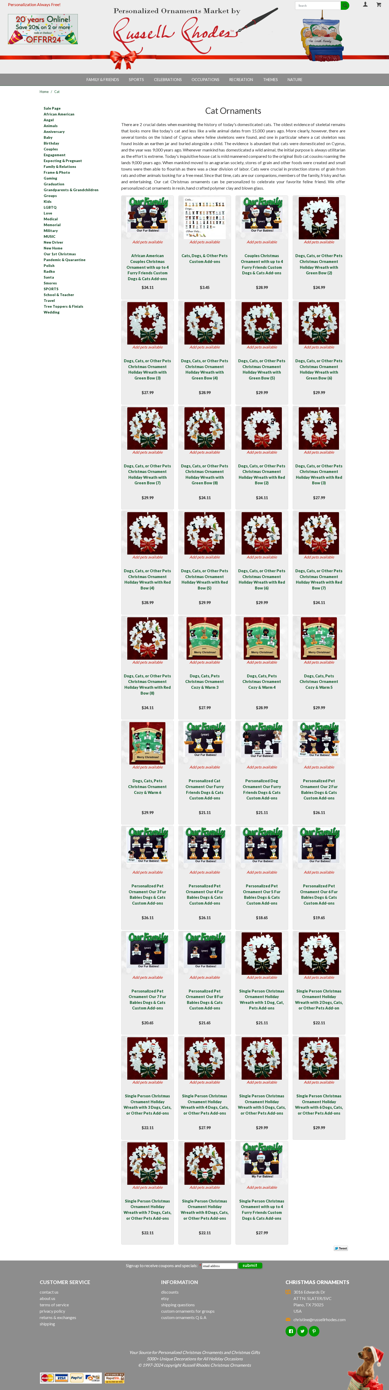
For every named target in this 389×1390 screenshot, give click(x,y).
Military (51, 231)
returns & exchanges (58, 1317)
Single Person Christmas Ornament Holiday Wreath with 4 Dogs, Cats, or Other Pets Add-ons (204, 1104)
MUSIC (49, 236)
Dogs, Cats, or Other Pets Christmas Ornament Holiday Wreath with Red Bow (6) (261, 579)
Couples (51, 149)
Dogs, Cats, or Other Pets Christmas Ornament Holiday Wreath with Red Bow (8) (147, 684)
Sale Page (52, 108)
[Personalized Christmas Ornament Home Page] (194, 31)
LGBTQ (50, 207)
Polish (49, 265)
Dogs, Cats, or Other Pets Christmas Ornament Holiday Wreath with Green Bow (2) (318, 264)
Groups (50, 196)
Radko (49, 271)
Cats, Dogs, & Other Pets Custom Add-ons (205, 258)
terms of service (54, 1304)
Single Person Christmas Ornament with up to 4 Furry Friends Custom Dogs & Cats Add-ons (261, 1210)
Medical (51, 219)
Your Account (365, 4)
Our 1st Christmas (60, 254)
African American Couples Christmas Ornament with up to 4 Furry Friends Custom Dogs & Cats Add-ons (147, 267)
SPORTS (51, 289)
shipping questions (178, 1304)
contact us (49, 1291)
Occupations (205, 79)
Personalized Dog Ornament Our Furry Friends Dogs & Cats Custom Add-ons (262, 789)
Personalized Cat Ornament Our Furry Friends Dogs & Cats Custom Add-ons (205, 789)
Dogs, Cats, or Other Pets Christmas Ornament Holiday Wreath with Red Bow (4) (147, 579)
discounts (170, 1291)
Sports (136, 79)
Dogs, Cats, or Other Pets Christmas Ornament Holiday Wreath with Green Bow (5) (261, 369)
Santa (49, 277)
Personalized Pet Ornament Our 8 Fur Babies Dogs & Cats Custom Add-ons (204, 1000)
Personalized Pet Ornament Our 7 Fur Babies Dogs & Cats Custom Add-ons (147, 1000)
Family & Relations (60, 166)
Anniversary (54, 131)
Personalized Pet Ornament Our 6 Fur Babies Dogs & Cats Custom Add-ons (319, 894)
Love (48, 213)
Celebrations (168, 79)
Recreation (241, 79)
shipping (47, 1323)
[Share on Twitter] (338, 1249)
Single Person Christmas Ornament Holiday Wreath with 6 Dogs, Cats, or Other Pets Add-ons (319, 1104)
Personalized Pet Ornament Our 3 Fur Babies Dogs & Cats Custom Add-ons (147, 894)
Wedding (52, 312)
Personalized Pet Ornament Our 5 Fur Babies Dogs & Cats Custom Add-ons (262, 894)
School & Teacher (59, 295)
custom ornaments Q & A (183, 1317)
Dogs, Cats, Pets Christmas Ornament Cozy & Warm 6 (147, 786)
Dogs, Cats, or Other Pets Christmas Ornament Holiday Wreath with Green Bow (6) (318, 369)
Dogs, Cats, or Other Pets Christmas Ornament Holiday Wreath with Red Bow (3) (318, 474)
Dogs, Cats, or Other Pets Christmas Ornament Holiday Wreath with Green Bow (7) (147, 474)
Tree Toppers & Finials (63, 306)
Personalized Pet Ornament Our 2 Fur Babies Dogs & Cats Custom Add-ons (319, 789)
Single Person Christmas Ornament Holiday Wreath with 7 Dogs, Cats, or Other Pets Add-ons (147, 1210)
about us (47, 1298)
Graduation (54, 184)
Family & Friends (103, 79)
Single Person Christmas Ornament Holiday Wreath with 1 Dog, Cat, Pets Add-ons (261, 1000)
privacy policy (52, 1310)
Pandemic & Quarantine (64, 260)
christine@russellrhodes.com (319, 1319)
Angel (49, 120)
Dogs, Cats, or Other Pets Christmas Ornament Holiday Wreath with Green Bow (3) (147, 369)
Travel (49, 300)
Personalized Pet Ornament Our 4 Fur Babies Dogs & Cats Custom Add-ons (204, 894)
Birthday (51, 143)
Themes (270, 79)
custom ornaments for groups (188, 1310)
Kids (48, 201)
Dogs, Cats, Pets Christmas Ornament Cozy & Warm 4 (261, 682)
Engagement (55, 155)
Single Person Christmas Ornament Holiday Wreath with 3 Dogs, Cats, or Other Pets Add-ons (147, 1104)
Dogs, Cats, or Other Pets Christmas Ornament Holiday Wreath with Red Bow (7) (318, 579)
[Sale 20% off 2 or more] (51, 29)
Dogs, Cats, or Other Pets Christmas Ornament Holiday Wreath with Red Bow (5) (204, 579)
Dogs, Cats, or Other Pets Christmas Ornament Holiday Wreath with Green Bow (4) (204, 369)
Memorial (52, 225)
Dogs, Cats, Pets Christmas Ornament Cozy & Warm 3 (204, 682)
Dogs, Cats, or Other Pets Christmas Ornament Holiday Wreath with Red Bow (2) (261, 474)
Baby (48, 137)
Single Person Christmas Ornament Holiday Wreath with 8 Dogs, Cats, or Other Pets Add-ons (204, 1210)
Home (44, 92)
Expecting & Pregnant (63, 161)
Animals (51, 126)
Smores (50, 283)
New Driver (53, 242)
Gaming (50, 178)
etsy (165, 1298)
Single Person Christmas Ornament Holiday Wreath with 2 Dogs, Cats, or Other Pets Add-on (319, 1000)
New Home (53, 248)
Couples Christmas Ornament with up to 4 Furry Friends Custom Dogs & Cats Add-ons (262, 264)
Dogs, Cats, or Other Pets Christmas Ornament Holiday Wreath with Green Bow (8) (204, 474)
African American (59, 114)
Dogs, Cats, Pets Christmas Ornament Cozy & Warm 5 (319, 682)
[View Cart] (379, 4)
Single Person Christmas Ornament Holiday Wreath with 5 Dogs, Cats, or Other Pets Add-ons (262, 1104)
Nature (295, 79)
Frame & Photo (57, 172)
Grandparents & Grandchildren (71, 190)
